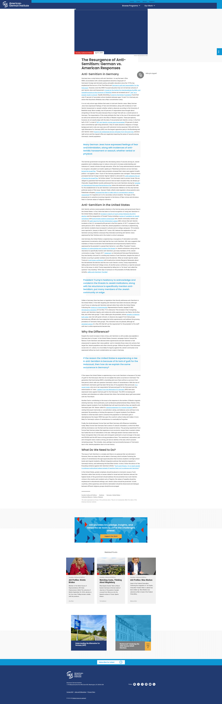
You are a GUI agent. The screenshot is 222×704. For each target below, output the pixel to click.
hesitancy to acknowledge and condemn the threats (98, 248)
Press (138, 1)
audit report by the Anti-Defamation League (103, 221)
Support (152, 1)
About (145, 1)
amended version (87, 324)
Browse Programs (130, 6)
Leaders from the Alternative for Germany (110, 389)
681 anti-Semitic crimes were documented (111, 122)
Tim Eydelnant (103, 601)
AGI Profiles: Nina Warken (141, 580)
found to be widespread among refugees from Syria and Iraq (113, 132)
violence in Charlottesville (99, 307)
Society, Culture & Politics (84, 53)
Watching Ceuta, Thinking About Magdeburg (111, 581)
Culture (95, 497)
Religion (100, 497)
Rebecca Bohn (133, 601)
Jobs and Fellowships (80, 692)
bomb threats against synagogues (103, 218)
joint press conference (96, 260)
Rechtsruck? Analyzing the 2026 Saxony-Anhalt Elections (129, 646)
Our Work (148, 6)
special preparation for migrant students (119, 407)
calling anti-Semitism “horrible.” (97, 272)
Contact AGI (70, 692)
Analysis (101, 495)
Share (218, 51)
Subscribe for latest (106, 662)
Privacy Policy (91, 692)
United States (116, 495)
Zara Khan (71, 601)
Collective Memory (87, 497)
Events (132, 1)
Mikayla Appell (151, 73)
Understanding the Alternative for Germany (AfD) (87, 644)
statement (107, 253)
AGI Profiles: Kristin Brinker (77, 581)
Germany (109, 495)
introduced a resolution (89, 310)
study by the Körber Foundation (121, 95)
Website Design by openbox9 (79, 698)
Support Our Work (111, 536)
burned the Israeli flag (89, 171)
